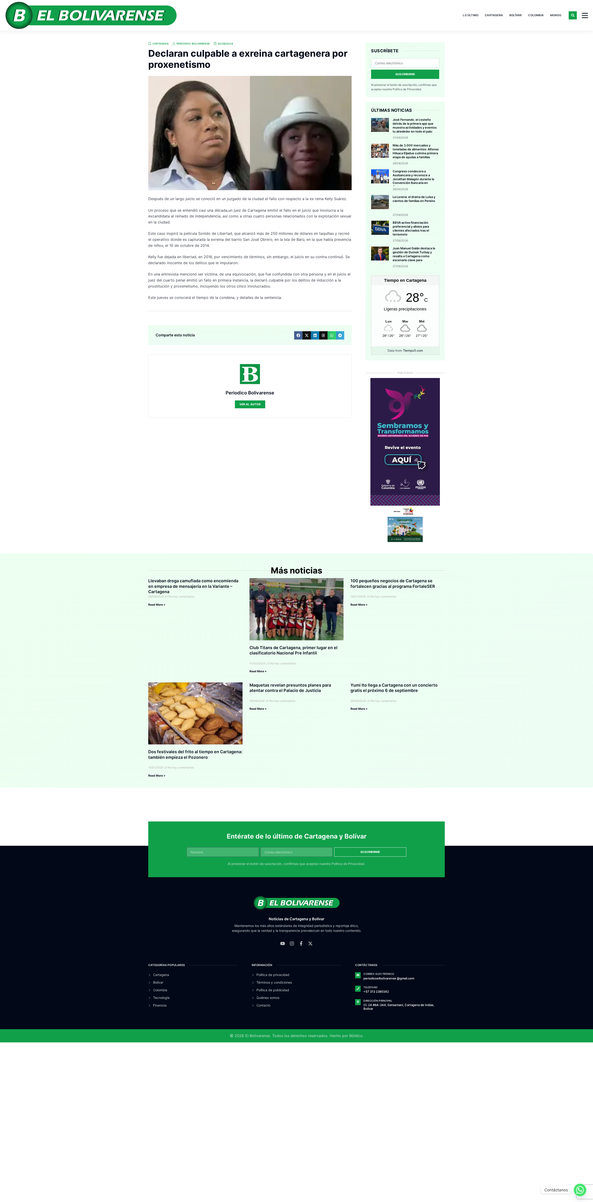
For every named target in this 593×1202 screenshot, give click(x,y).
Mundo (555, 15)
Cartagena (494, 15)
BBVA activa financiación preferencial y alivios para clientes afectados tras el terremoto (411, 228)
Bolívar (515, 15)
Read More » (156, 604)
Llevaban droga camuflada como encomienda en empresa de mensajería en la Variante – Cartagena (193, 586)
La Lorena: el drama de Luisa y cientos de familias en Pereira (414, 199)
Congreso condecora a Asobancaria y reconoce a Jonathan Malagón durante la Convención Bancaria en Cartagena (413, 179)
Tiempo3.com (413, 350)
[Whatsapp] (580, 1190)
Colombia (536, 15)
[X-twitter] (310, 942)
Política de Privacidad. (407, 89)
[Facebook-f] (301, 942)
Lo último (470, 15)
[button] (573, 15)
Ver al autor (250, 404)
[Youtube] (282, 942)
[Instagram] (292, 942)
